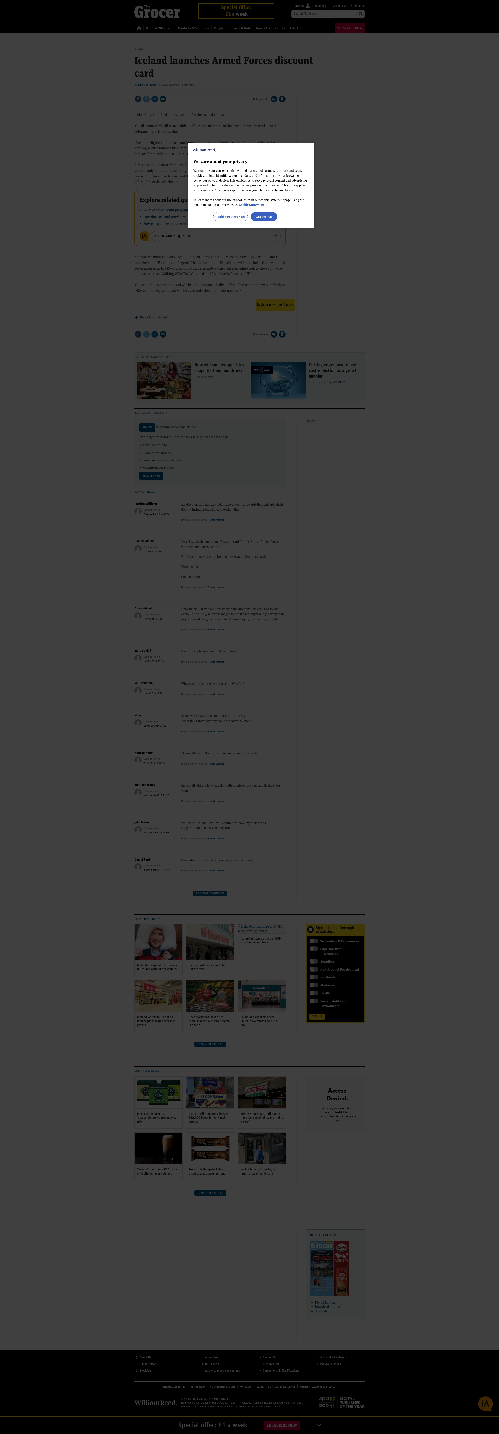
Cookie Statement (251, 204)
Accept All (264, 216)
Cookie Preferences (230, 216)
